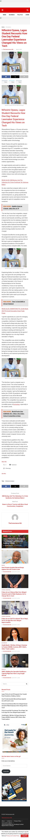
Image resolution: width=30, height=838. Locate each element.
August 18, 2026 (16, 651)
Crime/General (6, 589)
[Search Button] (27, 10)
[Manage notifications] (26, 834)
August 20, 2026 (17, 545)
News (4, 14)
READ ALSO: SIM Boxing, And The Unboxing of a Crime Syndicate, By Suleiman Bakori (15, 182)
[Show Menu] (2, 10)
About (3, 821)
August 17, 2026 (16, 677)
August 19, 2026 (16, 624)
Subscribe (6, 771)
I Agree (24, 835)
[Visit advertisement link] (15, 4)
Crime (27, 14)
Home (3, 27)
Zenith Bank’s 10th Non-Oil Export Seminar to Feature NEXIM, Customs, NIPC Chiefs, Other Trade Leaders (14, 647)
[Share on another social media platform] (24, 76)
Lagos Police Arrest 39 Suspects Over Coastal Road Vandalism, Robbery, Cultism (14, 541)
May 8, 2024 (19, 49)
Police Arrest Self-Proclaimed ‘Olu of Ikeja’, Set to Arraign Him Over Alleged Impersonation (15, 620)
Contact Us (9, 821)
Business (12, 14)
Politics (20, 14)
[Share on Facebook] (6, 76)
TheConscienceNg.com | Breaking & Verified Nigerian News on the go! (12, 825)
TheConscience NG (8, 49)
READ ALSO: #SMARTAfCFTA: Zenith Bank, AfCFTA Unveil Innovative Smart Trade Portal (15, 311)
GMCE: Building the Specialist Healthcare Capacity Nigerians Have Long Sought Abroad (14, 673)
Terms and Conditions (7, 823)
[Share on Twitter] (15, 76)
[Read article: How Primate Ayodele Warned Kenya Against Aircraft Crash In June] (15, 557)
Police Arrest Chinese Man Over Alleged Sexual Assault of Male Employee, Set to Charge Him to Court (14, 594)
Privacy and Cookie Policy (12, 835)
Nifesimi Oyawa (10, 481)
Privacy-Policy (17, 821)
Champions (8, 27)
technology (16, 404)
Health (4, 669)
